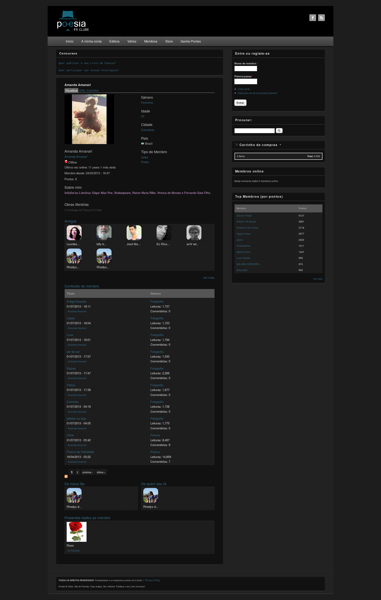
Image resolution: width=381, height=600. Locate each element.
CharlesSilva (243, 245)
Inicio (69, 41)
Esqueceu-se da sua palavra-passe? (258, 93)
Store (169, 41)
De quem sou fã (153, 483)
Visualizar (71, 90)
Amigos (70, 221)
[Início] (73, 30)
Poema (155, 435)
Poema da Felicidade (80, 452)
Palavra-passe (243, 76)
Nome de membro (246, 63)
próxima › (88, 472)
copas (71, 318)
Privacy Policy (152, 580)
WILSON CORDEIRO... (249, 264)
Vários (131, 41)
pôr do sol (73, 351)
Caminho (92, 90)
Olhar (70, 435)
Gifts (82, 90)
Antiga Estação (76, 301)
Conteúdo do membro (81, 285)
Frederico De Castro (247, 227)
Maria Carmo (244, 252)
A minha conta (91, 41)
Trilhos (71, 385)
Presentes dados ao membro (87, 517)
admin (240, 239)
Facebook (312, 17)
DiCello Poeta (244, 215)
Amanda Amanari (75, 156)
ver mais (209, 277)
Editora (114, 41)
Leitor (144, 157)
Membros (150, 41)
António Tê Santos (246, 221)
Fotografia (157, 301)
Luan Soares (243, 257)
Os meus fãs (74, 483)
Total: (310, 156)
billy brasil (242, 270)
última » (101, 472)
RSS (321, 17)
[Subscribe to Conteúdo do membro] (66, 477)
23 (142, 116)
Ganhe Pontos (191, 41)
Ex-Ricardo (74, 550)
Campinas (147, 130)
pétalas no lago (76, 418)
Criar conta (244, 89)
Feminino (147, 102)
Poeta (145, 162)
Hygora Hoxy (244, 233)
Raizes (71, 368)
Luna (70, 335)
